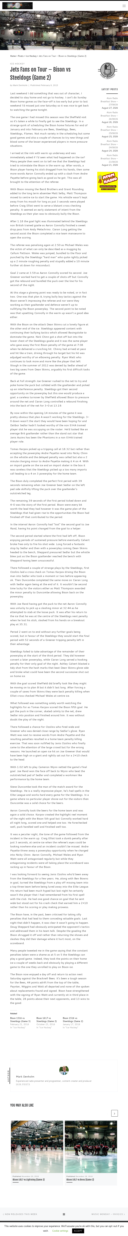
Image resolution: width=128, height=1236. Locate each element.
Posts (21, 55)
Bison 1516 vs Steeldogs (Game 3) (20, 1020)
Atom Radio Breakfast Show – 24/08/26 (109, 144)
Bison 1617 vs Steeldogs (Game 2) (46, 1020)
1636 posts (23, 1084)
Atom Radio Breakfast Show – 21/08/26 (109, 158)
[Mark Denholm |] (17, 6)
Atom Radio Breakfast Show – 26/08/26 (109, 115)
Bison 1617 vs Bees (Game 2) (80, 1179)
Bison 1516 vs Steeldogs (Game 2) (73, 1020)
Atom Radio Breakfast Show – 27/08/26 (109, 101)
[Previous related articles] (107, 1113)
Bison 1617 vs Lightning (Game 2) (29, 1179)
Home (13, 55)
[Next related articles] (114, 1113)
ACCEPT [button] (78, 1230)
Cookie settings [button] (60, 1230)
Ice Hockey (31, 55)
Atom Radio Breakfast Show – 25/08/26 (109, 130)
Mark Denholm (20, 85)
